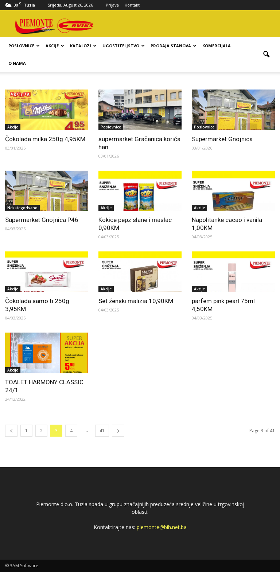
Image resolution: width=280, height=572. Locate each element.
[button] (266, 54)
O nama (17, 63)
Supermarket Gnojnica (222, 139)
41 (102, 431)
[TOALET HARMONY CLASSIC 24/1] (46, 353)
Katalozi (80, 45)
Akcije (52, 45)
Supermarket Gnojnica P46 (41, 219)
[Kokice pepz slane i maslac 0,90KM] (140, 191)
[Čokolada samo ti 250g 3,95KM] (46, 271)
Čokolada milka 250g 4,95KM (45, 139)
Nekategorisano (22, 207)
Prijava (112, 5)
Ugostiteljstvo (120, 45)
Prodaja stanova (171, 45)
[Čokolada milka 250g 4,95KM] (46, 110)
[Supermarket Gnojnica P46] (46, 191)
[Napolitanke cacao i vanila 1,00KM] (233, 191)
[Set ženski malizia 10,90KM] (140, 271)
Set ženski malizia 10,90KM (135, 301)
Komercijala (216, 45)
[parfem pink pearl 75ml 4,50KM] (233, 271)
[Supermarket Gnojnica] (233, 110)
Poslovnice (21, 45)
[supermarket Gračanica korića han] (140, 110)
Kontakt (132, 5)
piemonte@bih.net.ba (162, 527)
